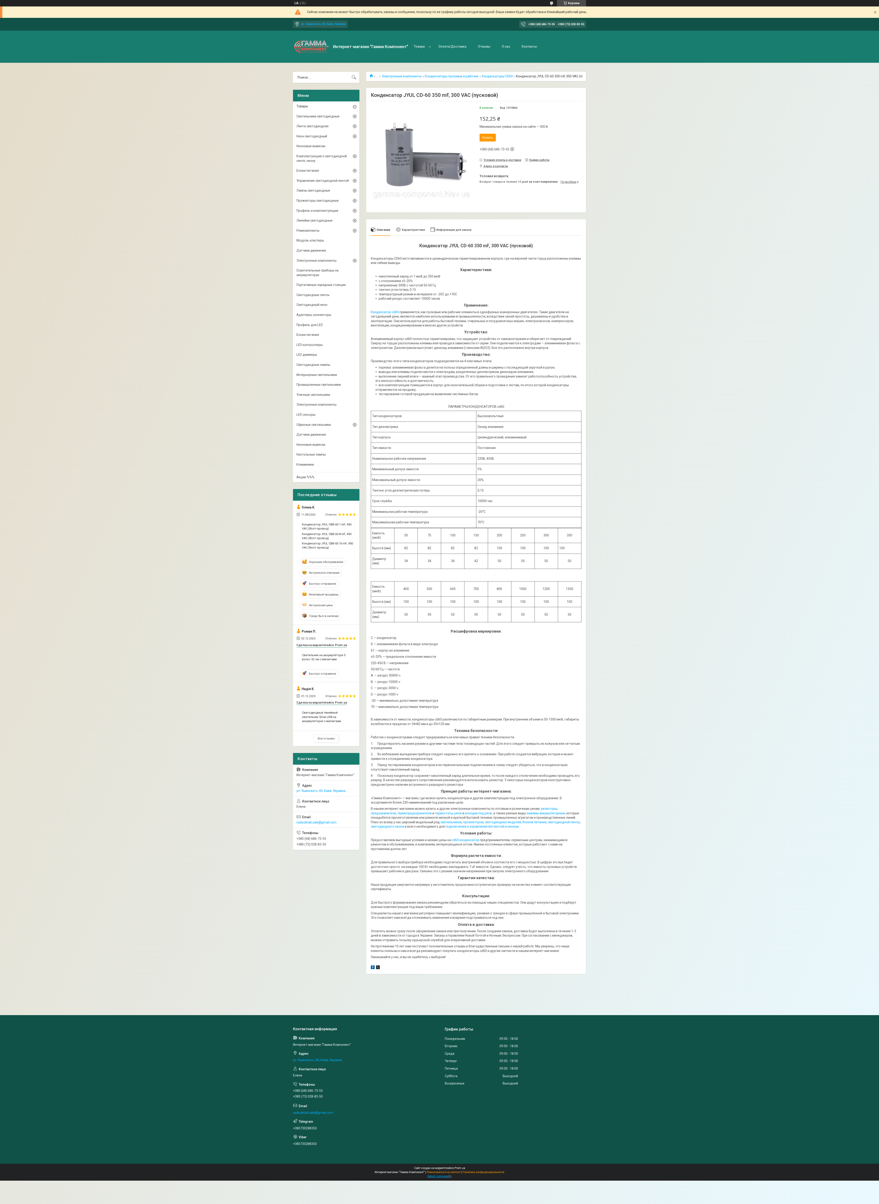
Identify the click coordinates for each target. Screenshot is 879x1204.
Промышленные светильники (318, 384)
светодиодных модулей (503, 822)
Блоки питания (307, 170)
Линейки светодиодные (314, 220)
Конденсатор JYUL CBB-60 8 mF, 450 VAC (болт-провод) (326, 536)
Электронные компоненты (402, 76)
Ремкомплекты (307, 230)
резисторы (549, 808)
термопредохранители (414, 813)
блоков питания (534, 822)
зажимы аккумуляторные (545, 813)
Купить (487, 137)
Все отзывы (326, 738)
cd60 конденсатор (465, 840)
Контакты (529, 46)
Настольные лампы (311, 454)
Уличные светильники (313, 395)
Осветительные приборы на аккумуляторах (317, 273)
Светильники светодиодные (317, 116)
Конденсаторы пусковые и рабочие (451, 76)
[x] (378, 968)
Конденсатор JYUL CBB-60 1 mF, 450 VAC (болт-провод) (326, 526)
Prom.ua (460, 1168)
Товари (419, 46)
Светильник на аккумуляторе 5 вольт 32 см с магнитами (323, 657)
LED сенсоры (305, 414)
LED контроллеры (309, 345)
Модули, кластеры (310, 240)
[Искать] (353, 77)
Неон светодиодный (311, 136)
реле (458, 813)
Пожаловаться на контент (444, 1172)
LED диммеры (306, 354)
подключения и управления (466, 826)
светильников (451, 822)
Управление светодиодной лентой (322, 180)
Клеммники (305, 464)
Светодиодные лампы (313, 365)
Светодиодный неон (311, 305)
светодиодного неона (387, 826)
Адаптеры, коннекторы (313, 315)
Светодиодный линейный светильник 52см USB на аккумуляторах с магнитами (321, 717)
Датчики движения (311, 250)
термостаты (444, 813)
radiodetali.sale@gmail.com (316, 822)
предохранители (383, 813)
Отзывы (484, 46)
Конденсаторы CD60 (497, 76)
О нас (506, 46)
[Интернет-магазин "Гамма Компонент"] (311, 46)
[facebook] (373, 968)
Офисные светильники (313, 425)
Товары (302, 106)
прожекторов (473, 822)
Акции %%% (305, 477)
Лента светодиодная (312, 126)
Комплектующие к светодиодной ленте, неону (321, 158)
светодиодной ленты (564, 822)
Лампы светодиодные (313, 190)
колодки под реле (478, 813)
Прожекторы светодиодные (317, 200)
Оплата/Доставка (452, 46)
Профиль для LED (309, 325)
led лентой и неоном (503, 826)
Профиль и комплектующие (317, 210)
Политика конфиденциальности (483, 1172)
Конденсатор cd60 (385, 312)
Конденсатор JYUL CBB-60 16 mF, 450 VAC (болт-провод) (327, 545)
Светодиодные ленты (312, 295)
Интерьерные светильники (316, 375)
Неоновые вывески (310, 146)
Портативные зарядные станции (321, 285)
